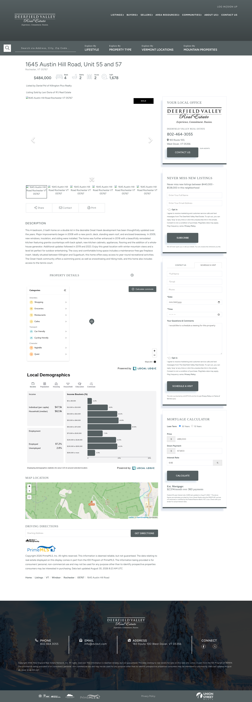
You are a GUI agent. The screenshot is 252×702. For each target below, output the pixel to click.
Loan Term (172, 426)
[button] (7, 48)
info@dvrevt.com (95, 643)
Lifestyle (92, 49)
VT (47, 577)
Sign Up (232, 6)
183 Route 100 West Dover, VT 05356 (157, 643)
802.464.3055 (49, 643)
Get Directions (144, 533)
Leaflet (131, 517)
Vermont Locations (157, 49)
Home (28, 577)
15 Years (198, 426)
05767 (80, 577)
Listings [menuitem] (116, 15)
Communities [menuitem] (191, 15)
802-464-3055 (180, 134)
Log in (221, 6)
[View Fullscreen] (29, 497)
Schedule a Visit (208, 265)
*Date (169, 297)
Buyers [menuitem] (131, 15)
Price (169, 434)
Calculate (183, 475)
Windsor (56, 577)
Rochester (69, 577)
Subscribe (183, 237)
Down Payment (174, 446)
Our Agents (205, 148)
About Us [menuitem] (210, 15)
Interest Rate (173, 457)
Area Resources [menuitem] (166, 15)
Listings (39, 577)
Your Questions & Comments (180, 321)
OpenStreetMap (143, 517)
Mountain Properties (200, 49)
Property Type (120, 49)
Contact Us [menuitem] (229, 15)
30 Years (186, 426)
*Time (170, 309)
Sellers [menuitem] (146, 15)
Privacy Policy (190, 226)
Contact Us (182, 152)
